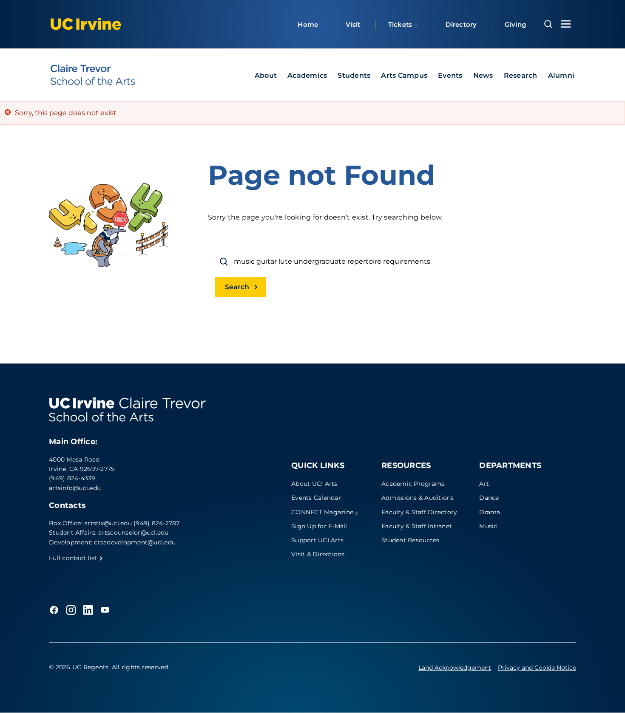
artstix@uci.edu (108, 523)
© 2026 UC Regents (78, 667)
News (483, 75)
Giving (515, 24)
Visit (353, 24)
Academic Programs (412, 484)
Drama (489, 512)
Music (488, 526)
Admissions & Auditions (417, 498)
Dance (489, 498)
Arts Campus (404, 75)
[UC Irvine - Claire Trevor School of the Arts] (93, 75)
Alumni (561, 75)
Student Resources (410, 540)
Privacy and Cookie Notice (537, 667)
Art (484, 484)
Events (450, 75)
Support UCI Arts (317, 540)
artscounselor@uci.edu (133, 532)
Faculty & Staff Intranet (416, 526)
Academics (307, 75)
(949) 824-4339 (72, 478)
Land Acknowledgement (454, 667)
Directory (461, 24)
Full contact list (74, 558)
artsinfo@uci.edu (75, 488)
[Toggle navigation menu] (565, 24)
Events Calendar (316, 498)
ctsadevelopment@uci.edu (135, 542)
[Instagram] (71, 610)
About (266, 75)
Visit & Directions (318, 554)
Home (308, 24)
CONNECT (322, 512)
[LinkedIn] (88, 610)
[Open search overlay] (548, 24)
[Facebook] (54, 610)
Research (520, 75)
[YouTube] (105, 610)
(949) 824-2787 (157, 523)
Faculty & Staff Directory (419, 512)
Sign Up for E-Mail (319, 526)
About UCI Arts (314, 484)
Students (354, 75)
